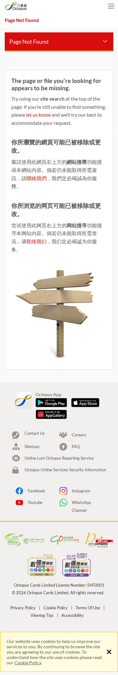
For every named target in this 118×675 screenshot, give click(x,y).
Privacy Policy (23, 608)
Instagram (81, 490)
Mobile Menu (111, 7)
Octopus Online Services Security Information (65, 469)
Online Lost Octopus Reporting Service (59, 458)
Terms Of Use (88, 608)
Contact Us (35, 433)
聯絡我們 (36, 178)
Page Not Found (28, 41)
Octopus (29, 6)
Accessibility (72, 615)
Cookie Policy (27, 662)
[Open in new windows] (51, 402)
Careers (79, 434)
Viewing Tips (42, 615)
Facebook (36, 490)
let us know (38, 115)
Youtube (35, 502)
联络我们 (36, 241)
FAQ (76, 446)
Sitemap (32, 446)
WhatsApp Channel (81, 503)
